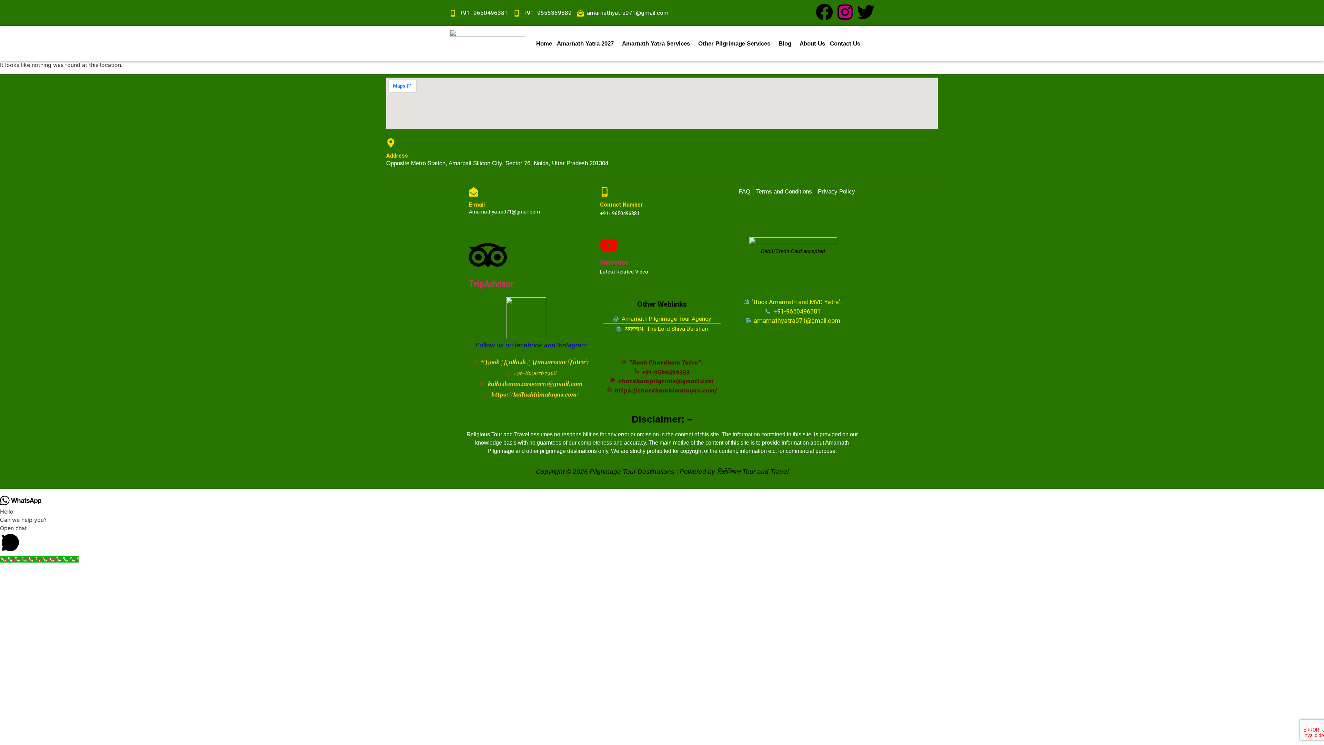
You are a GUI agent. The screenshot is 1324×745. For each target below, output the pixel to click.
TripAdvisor (491, 284)
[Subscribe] (609, 245)
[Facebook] (824, 12)
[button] (587, 44)
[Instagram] (845, 12)
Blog (785, 43)
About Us (812, 43)
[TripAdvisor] (488, 255)
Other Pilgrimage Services (734, 43)
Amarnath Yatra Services (656, 43)
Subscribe (614, 262)
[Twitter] (865, 12)
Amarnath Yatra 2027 (585, 43)
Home (544, 43)
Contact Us (845, 43)
